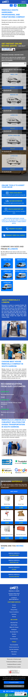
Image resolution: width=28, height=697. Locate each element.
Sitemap (14, 616)
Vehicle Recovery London (14, 667)
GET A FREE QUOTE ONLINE (15, 691)
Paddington (14, 629)
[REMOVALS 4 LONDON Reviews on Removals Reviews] (7, 462)
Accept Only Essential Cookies (14, 686)
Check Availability (14, 644)
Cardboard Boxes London (14, 664)
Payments (14, 654)
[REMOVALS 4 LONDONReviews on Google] (21, 471)
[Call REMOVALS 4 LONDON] (15, 5)
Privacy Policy (22, 679)
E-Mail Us (14, 597)
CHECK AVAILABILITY (14, 194)
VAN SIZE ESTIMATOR (14, 202)
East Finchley (14, 624)
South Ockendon (14, 638)
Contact (14, 605)
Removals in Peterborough (14, 659)
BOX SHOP (14, 491)
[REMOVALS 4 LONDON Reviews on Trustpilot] (21, 462)
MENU (24, 2)
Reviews (14, 607)
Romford (14, 634)
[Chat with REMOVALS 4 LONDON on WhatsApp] (7, 695)
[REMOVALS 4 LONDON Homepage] (5, 2)
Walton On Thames (14, 627)
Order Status (14, 651)
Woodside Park (14, 622)
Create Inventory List (14, 647)
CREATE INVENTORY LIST (14, 211)
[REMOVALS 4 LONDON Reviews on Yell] (7, 471)
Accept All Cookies (14, 682)
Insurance (14, 614)
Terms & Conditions (14, 612)
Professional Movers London (14, 661)
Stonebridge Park (14, 631)
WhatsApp (23, 5)
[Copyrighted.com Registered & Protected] (14, 671)
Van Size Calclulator (14, 649)
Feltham (14, 636)
